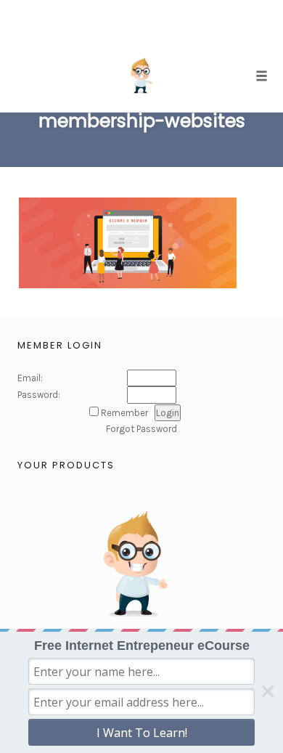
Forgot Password (141, 428)
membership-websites (141, 121)
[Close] (268, 691)
